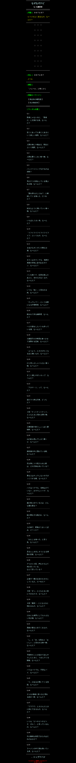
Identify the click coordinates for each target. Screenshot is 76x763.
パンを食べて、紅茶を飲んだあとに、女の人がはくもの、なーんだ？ (38, 277)
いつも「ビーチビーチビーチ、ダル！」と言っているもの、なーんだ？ (38, 724)
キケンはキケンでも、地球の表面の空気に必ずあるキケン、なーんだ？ (38, 262)
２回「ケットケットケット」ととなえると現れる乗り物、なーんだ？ (38, 414)
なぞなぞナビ (38, 3)
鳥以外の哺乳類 (35, 99)
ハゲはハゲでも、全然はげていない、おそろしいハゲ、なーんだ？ (38, 490)
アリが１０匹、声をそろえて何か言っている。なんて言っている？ (38, 566)
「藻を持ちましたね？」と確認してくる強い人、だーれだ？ (38, 196)
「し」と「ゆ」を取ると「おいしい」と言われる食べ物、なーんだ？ (38, 642)
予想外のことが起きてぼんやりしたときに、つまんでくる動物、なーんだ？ (38, 657)
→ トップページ (38, 757)
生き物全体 (34, 103)
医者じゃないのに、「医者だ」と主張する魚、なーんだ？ (37, 120)
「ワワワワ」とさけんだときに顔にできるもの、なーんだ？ (38, 709)
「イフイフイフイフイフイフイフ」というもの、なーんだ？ (38, 235)
